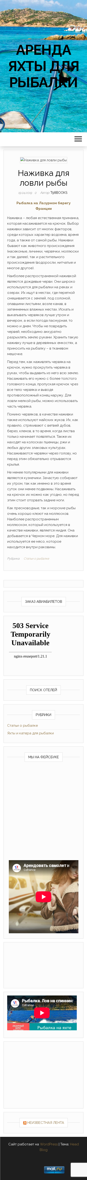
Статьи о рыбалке (36, 558)
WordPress (49, 1144)
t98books (58, 193)
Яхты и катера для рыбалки (30, 733)
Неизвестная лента (45, 1123)
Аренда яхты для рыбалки (43, 66)
